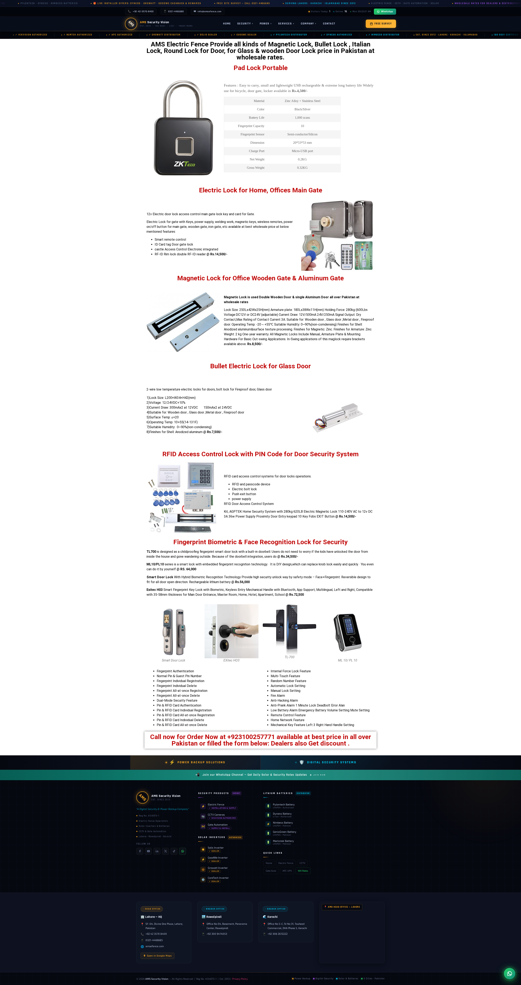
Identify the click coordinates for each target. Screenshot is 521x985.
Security (245, 23)
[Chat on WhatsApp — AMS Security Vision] (509, 973)
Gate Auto (271, 870)
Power (266, 23)
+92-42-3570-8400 (141, 11)
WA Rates (303, 870)
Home (227, 23)
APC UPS (287, 870)
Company (308, 23)
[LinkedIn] (156, 851)
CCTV (302, 863)
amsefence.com (155, 946)
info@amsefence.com (207, 11)
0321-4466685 (173, 11)
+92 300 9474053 (217, 933)
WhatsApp (387, 11)
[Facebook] (139, 851)
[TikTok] (174, 851)
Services (286, 23)
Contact (329, 23)
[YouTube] (148, 851)
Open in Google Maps (159, 955)
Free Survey (383, 23)
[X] (165, 851)
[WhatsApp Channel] (182, 851)
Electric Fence (285, 863)
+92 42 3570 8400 (156, 933)
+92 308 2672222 (278, 933)
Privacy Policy (240, 978)
